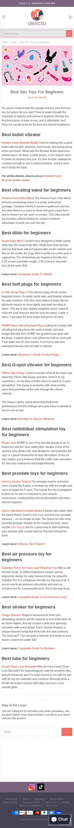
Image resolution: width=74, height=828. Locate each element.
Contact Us (11, 799)
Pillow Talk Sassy (13, 372)
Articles (66, 802)
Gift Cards (50, 802)
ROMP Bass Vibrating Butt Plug (22, 325)
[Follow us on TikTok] (40, 789)
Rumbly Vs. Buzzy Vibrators (36, 418)
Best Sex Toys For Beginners (34, 42)
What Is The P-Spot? (31, 544)
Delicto (30, 819)
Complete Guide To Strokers (36, 648)
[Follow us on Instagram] (31, 789)
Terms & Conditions (30, 805)
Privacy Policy (9, 802)
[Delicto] (37, 17)
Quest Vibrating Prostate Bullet (22, 510)
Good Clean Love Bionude (19, 666)
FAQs (26, 799)
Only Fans (51, 805)
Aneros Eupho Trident (16, 481)
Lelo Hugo (17, 527)
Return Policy (56, 799)
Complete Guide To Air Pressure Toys (42, 597)
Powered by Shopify (44, 819)
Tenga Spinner (11, 615)
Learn (14, 42)
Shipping (39, 799)
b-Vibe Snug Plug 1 (14, 292)
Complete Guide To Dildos (35, 274)
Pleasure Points (31, 802)
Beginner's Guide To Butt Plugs (38, 354)
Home (5, 42)
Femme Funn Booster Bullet (20, 142)
